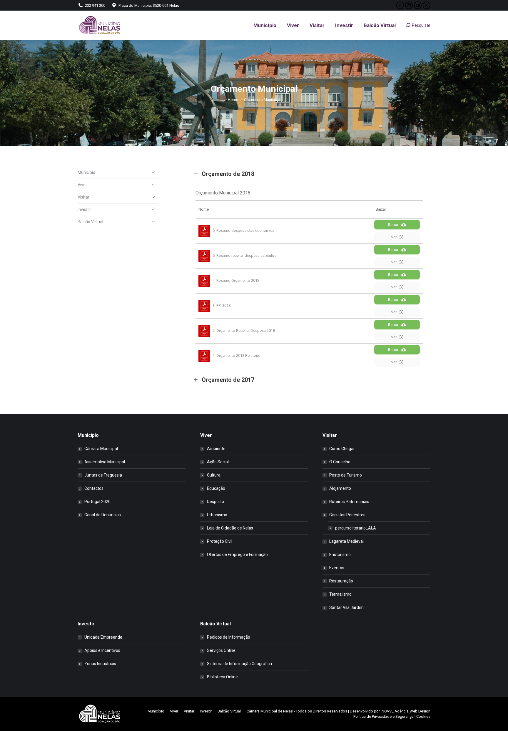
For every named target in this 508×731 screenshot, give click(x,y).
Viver (82, 184)
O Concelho (339, 461)
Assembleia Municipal (104, 461)
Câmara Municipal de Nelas (270, 711)
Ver (394, 237)
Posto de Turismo (345, 475)
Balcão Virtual (90, 221)
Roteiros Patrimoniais (349, 501)
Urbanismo (217, 514)
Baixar (393, 224)
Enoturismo (340, 554)
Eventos (336, 567)
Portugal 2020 (97, 501)
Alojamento (340, 488)
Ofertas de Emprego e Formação (237, 554)
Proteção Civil (219, 541)
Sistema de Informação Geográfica (239, 663)
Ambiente (216, 448)
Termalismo (340, 594)
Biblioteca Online (222, 677)
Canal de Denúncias (102, 514)
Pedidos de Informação (228, 637)
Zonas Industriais (100, 663)
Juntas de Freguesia (103, 475)
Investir (84, 209)
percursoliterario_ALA (355, 528)
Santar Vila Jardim (346, 607)
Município (86, 172)
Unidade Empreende (103, 637)
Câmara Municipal (101, 448)
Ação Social (218, 461)
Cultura (213, 475)
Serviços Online (221, 650)
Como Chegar (342, 448)
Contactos (93, 488)
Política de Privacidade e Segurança (383, 716)
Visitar (83, 197)
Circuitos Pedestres (347, 514)
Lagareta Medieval (346, 541)
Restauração (341, 581)
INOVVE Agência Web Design (405, 711)
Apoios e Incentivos (102, 650)
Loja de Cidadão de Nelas (230, 528)
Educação (216, 488)
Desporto (215, 501)
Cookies (423, 716)
